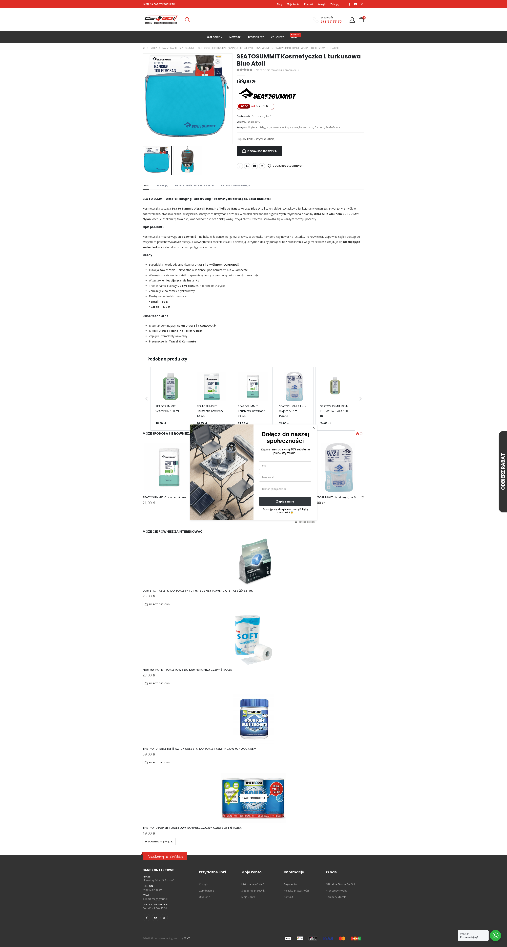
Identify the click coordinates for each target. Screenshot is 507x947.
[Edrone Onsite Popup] (253, 473)
